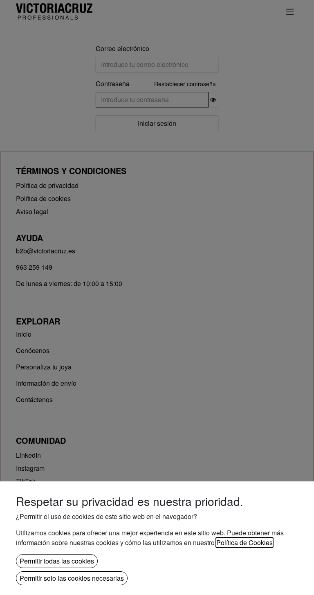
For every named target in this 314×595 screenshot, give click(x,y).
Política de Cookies (244, 542)
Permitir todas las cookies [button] (57, 561)
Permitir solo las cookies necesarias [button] (72, 578)
